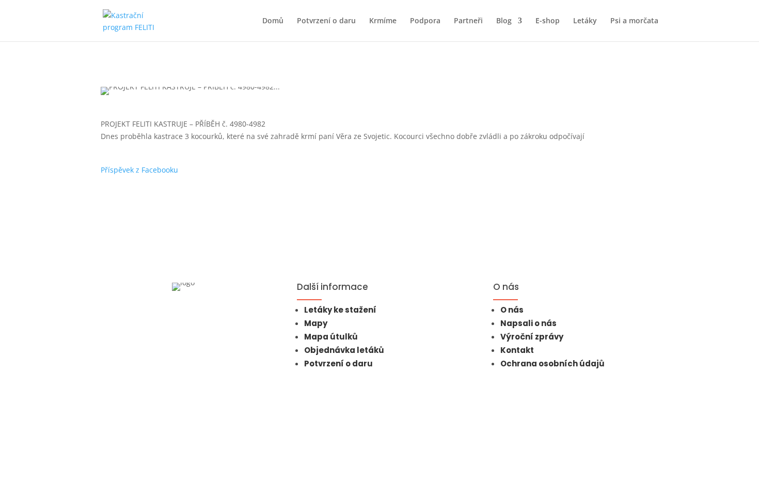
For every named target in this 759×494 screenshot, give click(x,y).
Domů (272, 21)
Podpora (425, 21)
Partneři (468, 21)
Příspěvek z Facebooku (139, 170)
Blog (504, 21)
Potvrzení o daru (326, 21)
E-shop (547, 21)
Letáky (585, 21)
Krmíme (383, 21)
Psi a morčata (634, 21)
